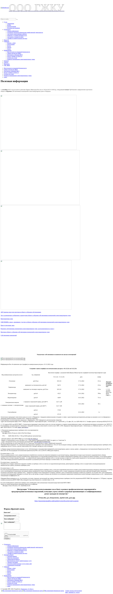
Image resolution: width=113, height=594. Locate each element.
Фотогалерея (10, 44)
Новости (6, 40)
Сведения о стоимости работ (15, 37)
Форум (9, 47)
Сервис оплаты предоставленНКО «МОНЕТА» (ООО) (73, 591)
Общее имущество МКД (14, 53)
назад (5, 77)
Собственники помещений (9, 335)
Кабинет (6, 61)
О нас (5, 22)
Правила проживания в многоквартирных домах (21, 59)
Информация (7, 50)
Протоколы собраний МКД (15, 55)
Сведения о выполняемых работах (17, 34)
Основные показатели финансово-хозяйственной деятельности (25, 32)
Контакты (7, 64)
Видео (9, 46)
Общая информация (13, 31)
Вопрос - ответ (11, 43)
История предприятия (13, 28)
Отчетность (7, 29)
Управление (10, 23)
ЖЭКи (9, 25)
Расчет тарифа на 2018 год (14, 56)
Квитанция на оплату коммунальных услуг (19, 560)
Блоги (9, 49)
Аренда (6, 62)
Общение (6, 41)
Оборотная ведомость (13, 559)
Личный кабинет (9, 555)
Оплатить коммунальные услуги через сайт (19, 563)
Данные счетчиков (12, 562)
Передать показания (13, 557)
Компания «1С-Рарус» (27, 589)
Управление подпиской (14, 565)
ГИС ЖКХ (7, 65)
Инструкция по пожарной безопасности (18, 52)
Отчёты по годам (12, 58)
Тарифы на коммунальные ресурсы (17, 38)
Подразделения (11, 26)
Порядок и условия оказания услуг (17, 35)
